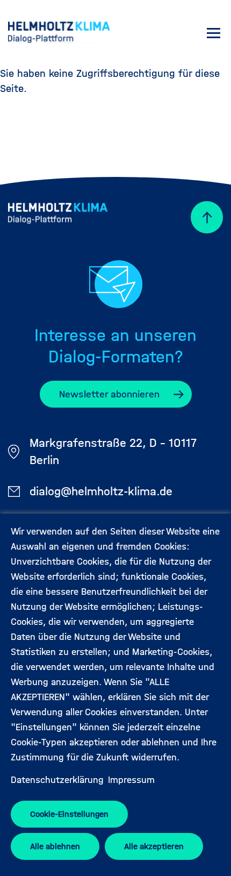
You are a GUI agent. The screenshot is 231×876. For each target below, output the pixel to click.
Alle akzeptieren (154, 846)
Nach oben (201, 217)
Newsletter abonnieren (109, 394)
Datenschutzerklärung (57, 780)
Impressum (131, 780)
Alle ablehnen (55, 846)
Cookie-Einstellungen (69, 814)
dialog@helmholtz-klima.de (101, 491)
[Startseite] (59, 33)
